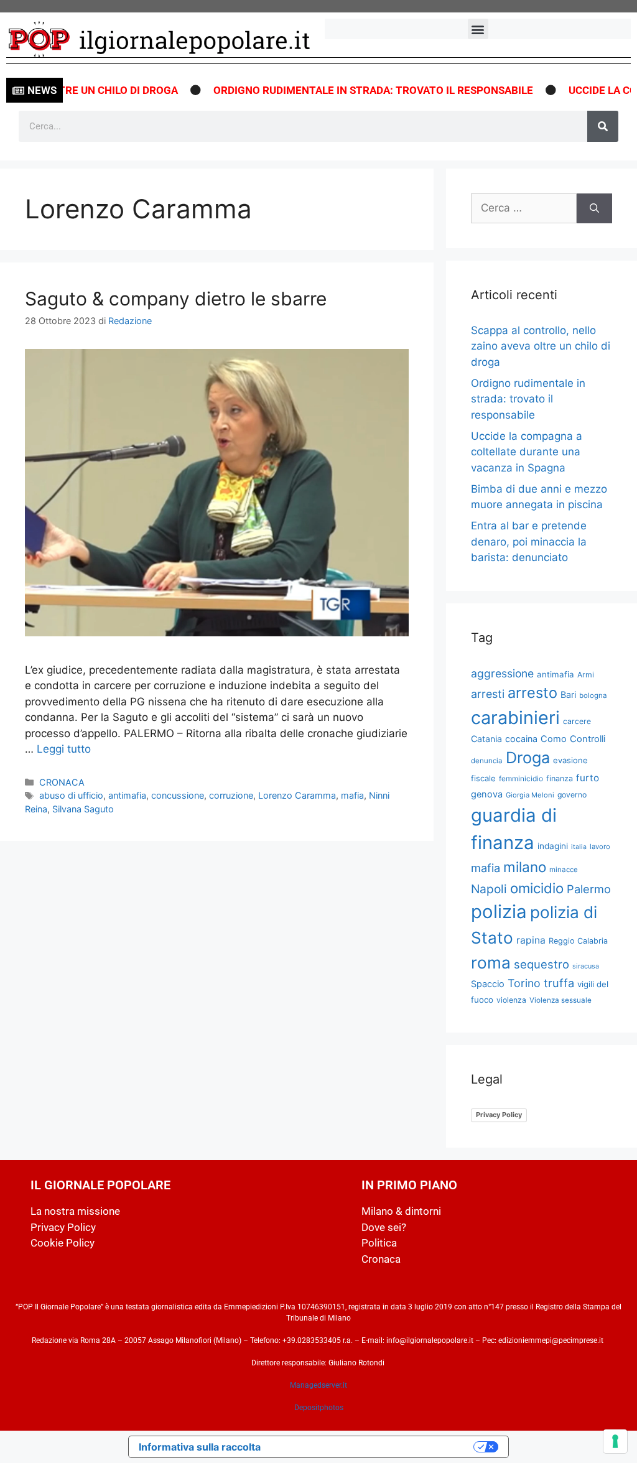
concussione (177, 795)
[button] (478, 29)
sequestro (541, 964)
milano (524, 866)
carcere (577, 721)
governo (572, 794)
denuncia (487, 760)
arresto (532, 693)
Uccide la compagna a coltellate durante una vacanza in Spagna (526, 452)
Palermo (589, 889)
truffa (559, 983)
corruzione (231, 795)
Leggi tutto (64, 749)
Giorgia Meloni (530, 795)
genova (487, 794)
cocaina (521, 738)
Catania (486, 738)
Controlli (587, 739)
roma (491, 962)
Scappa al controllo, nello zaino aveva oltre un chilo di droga (540, 346)
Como (554, 739)
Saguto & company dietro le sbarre (176, 298)
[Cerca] (602, 126)
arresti (487, 693)
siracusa (585, 966)
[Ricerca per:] (524, 208)
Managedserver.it (318, 1385)
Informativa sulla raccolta (200, 1447)
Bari (568, 694)
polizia (499, 911)
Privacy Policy (499, 1114)
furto (587, 778)
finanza (559, 778)
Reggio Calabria (578, 940)
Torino (524, 983)
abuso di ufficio (71, 795)
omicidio (537, 888)
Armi (585, 674)
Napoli (489, 888)
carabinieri (515, 717)
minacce (563, 869)
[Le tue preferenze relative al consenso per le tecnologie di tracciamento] (615, 1441)
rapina (531, 940)
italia (579, 847)
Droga (528, 757)
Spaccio (487, 984)
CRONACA (62, 782)
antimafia (127, 795)
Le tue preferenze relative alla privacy (373, 1447)
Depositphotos (318, 1407)
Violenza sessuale (560, 1000)
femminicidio (521, 778)
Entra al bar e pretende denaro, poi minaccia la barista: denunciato (529, 541)
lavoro (600, 846)
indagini (552, 846)
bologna (593, 695)
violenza (511, 1000)
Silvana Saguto (83, 809)
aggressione (502, 673)
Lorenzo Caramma (297, 795)
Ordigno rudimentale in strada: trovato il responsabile (354, 90)
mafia (352, 795)
